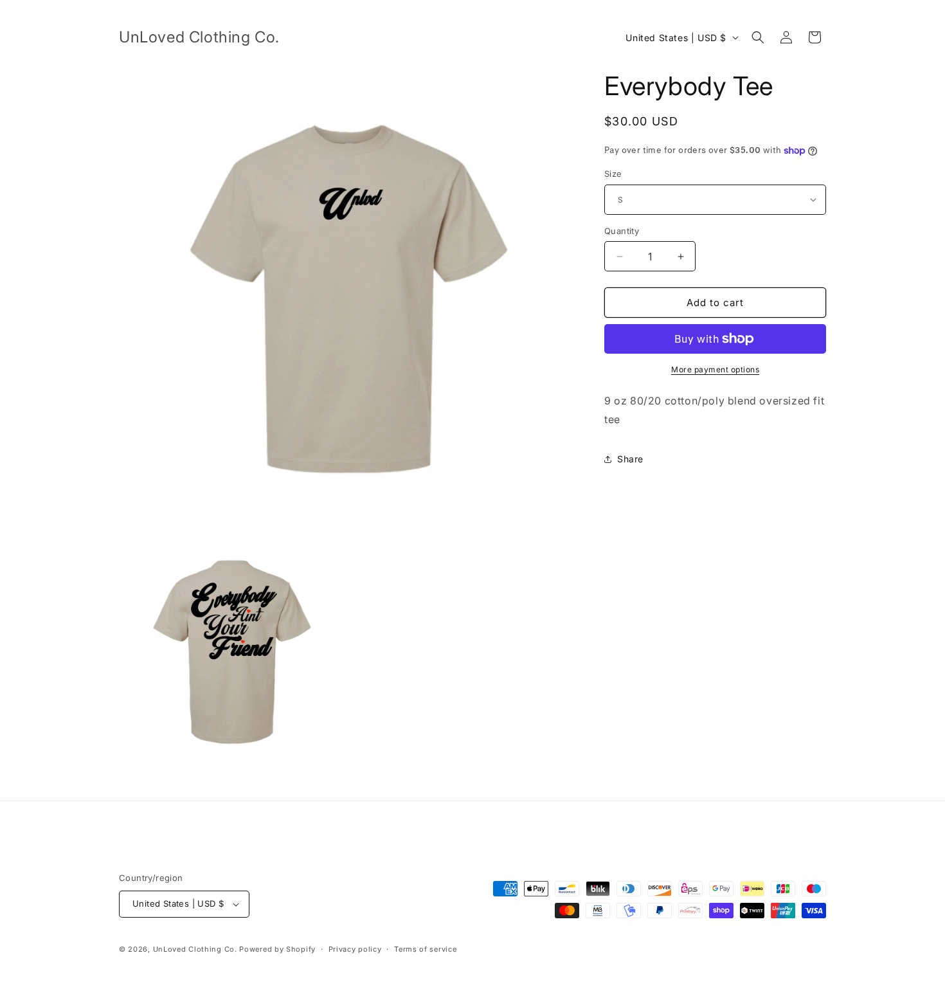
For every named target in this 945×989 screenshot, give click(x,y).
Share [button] (630, 458)
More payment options (715, 369)
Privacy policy (355, 949)
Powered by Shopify (277, 949)
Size (613, 173)
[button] (758, 37)
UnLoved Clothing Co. (196, 949)
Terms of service (425, 949)
